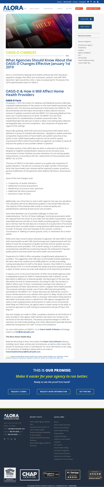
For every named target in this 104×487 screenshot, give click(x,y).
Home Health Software (50, 329)
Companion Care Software (63, 459)
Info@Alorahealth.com (24, 332)
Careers (75, 2)
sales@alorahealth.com (16, 429)
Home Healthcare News (86, 60)
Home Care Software (52, 341)
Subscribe (84, 19)
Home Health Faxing (61, 448)
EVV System (58, 445)
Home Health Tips (84, 63)
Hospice (81, 50)
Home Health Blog (17, 356)
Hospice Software (60, 436)
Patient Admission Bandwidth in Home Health (40, 433)
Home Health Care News (38, 56)
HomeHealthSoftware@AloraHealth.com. (23, 351)
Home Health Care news (33, 356)
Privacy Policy (72, 486)
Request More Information (53, 391)
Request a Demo (19, 391)
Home (56, 422)
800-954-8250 (14, 432)
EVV (79, 55)
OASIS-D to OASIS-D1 (48, 358)
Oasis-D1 (60, 358)
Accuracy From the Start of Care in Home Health (39, 428)
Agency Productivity (24, 56)
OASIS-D (37, 358)
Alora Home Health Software (55, 56)
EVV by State (82, 58)
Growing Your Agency (85, 45)
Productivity (82, 48)
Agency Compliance (12, 56)
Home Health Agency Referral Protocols (40, 444)
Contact (59, 2)
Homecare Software (26, 358)
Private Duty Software (62, 453)
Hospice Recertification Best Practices (40, 439)
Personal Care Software (62, 456)
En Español (82, 2)
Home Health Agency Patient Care (40, 423)
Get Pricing (85, 391)
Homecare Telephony (61, 450)
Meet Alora (85, 27)
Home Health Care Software (53, 356)
